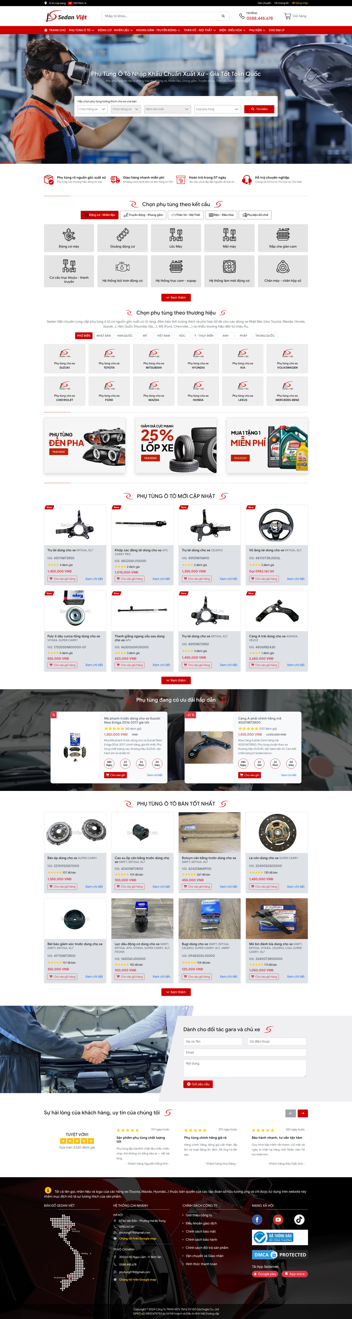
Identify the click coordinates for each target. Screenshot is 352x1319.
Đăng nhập (301, 3)
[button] (93, 30)
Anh (225, 335)
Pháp (243, 335)
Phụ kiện (255, 30)
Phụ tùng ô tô (80, 30)
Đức (182, 335)
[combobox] (93, 109)
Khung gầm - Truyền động (156, 30)
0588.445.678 (259, 18)
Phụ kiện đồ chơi (257, 215)
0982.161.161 (126, 1226)
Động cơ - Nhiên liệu (113, 30)
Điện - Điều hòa (230, 30)
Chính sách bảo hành (201, 1240)
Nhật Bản (104, 335)
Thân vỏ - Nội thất (198, 30)
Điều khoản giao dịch (201, 1223)
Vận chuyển (264, 3)
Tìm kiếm (262, 109)
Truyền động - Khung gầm (146, 215)
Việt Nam (163, 335)
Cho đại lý (277, 30)
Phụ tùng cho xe (64, 365)
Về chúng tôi (281, 3)
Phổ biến (83, 335)
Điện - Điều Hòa (223, 215)
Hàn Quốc (125, 335)
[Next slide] (303, 1113)
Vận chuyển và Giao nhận (204, 1256)
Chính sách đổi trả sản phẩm (207, 1248)
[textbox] (90, 109)
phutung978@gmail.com (134, 1232)
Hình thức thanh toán (201, 1264)
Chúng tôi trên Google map (137, 1238)
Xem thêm (178, 298)
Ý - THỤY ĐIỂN (203, 335)
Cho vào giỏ (117, 775)
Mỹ (145, 335)
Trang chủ (57, 30)
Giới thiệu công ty (199, 1215)
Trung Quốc (265, 335)
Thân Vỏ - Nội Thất (188, 215)
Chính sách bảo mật (201, 1231)
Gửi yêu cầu (200, 1084)
